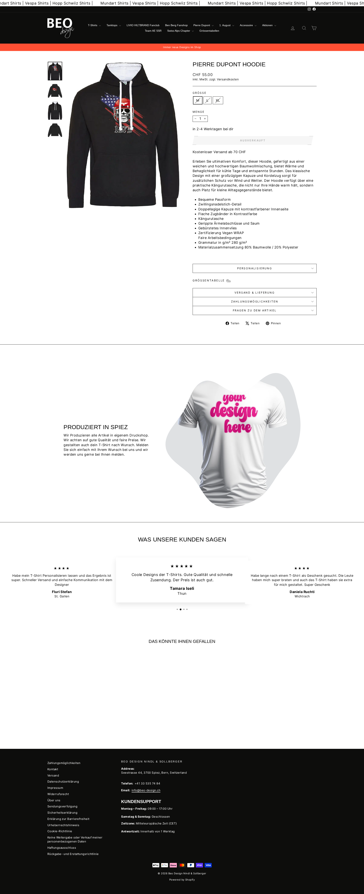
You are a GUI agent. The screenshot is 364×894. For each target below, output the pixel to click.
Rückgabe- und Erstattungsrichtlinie (73, 854)
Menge (199, 111)
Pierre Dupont (202, 25)
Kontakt (52, 769)
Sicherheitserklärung (62, 812)
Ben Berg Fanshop (176, 25)
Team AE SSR (153, 30)
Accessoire (247, 25)
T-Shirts (93, 25)
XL (218, 100)
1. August (225, 25)
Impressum (55, 788)
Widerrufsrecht (58, 794)
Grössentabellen (209, 30)
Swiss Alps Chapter (179, 30)
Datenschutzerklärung (63, 781)
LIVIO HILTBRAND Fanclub (143, 25)
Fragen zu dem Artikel (255, 310)
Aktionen (267, 25)
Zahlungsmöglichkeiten (254, 301)
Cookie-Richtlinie (59, 831)
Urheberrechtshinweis (63, 825)
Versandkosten (228, 79)
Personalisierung (254, 268)
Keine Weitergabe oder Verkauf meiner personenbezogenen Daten (74, 839)
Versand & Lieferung (255, 292)
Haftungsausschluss (61, 847)
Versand (53, 775)
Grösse (199, 92)
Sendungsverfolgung (62, 806)
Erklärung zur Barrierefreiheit (68, 819)
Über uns (53, 800)
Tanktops (112, 25)
